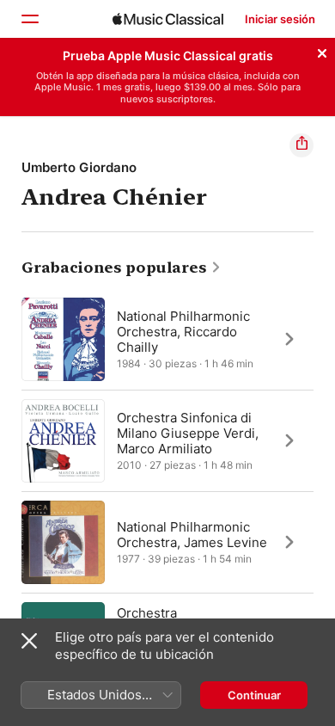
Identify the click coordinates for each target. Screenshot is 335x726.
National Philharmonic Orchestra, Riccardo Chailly (183, 330)
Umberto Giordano (79, 167)
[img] (168, 19)
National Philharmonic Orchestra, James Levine (192, 534)
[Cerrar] (322, 51)
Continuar (254, 695)
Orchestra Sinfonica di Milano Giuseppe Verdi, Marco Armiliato (188, 432)
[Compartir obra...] (301, 145)
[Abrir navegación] (29, 19)
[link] (121, 267)
